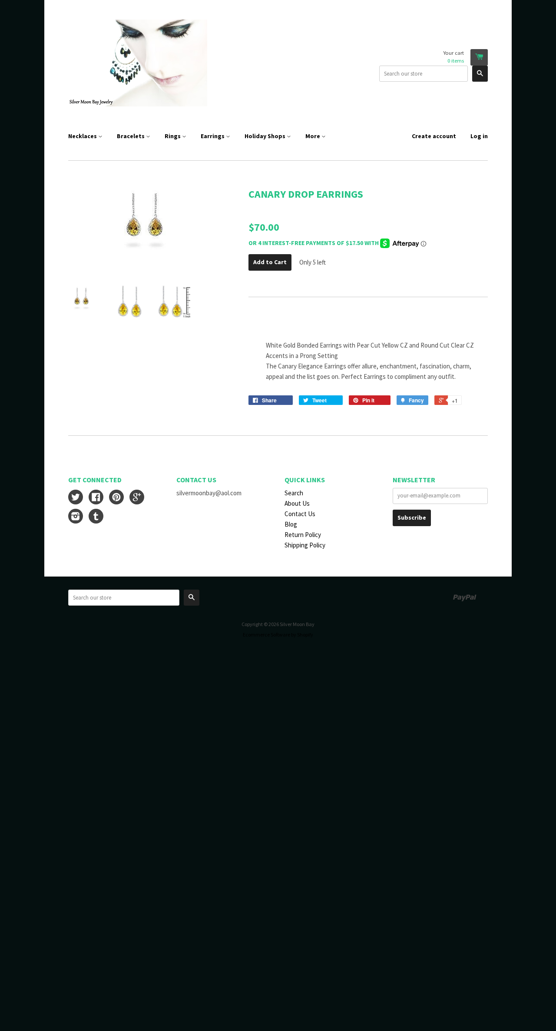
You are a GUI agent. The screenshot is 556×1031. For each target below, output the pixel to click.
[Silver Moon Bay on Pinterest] (116, 498)
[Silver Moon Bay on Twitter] (75, 498)
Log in (479, 136)
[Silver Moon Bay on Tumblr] (96, 517)
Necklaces (83, 136)
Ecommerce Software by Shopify (278, 634)
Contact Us (300, 514)
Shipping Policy (305, 545)
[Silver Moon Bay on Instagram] (75, 517)
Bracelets (131, 136)
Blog (291, 524)
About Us (297, 503)
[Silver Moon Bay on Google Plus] (136, 498)
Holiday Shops (266, 136)
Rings (173, 136)
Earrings (213, 136)
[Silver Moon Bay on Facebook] (96, 498)
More (313, 136)
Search (294, 493)
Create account (434, 136)
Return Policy (303, 534)
